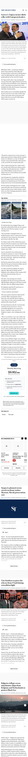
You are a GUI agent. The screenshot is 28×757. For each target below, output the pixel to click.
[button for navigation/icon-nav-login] (23, 10)
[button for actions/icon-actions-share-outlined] (24, 58)
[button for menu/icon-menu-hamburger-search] (26, 10)
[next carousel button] (25, 705)
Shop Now (6, 468)
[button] (23, 10)
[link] (8, 10)
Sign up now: (4, 20)
